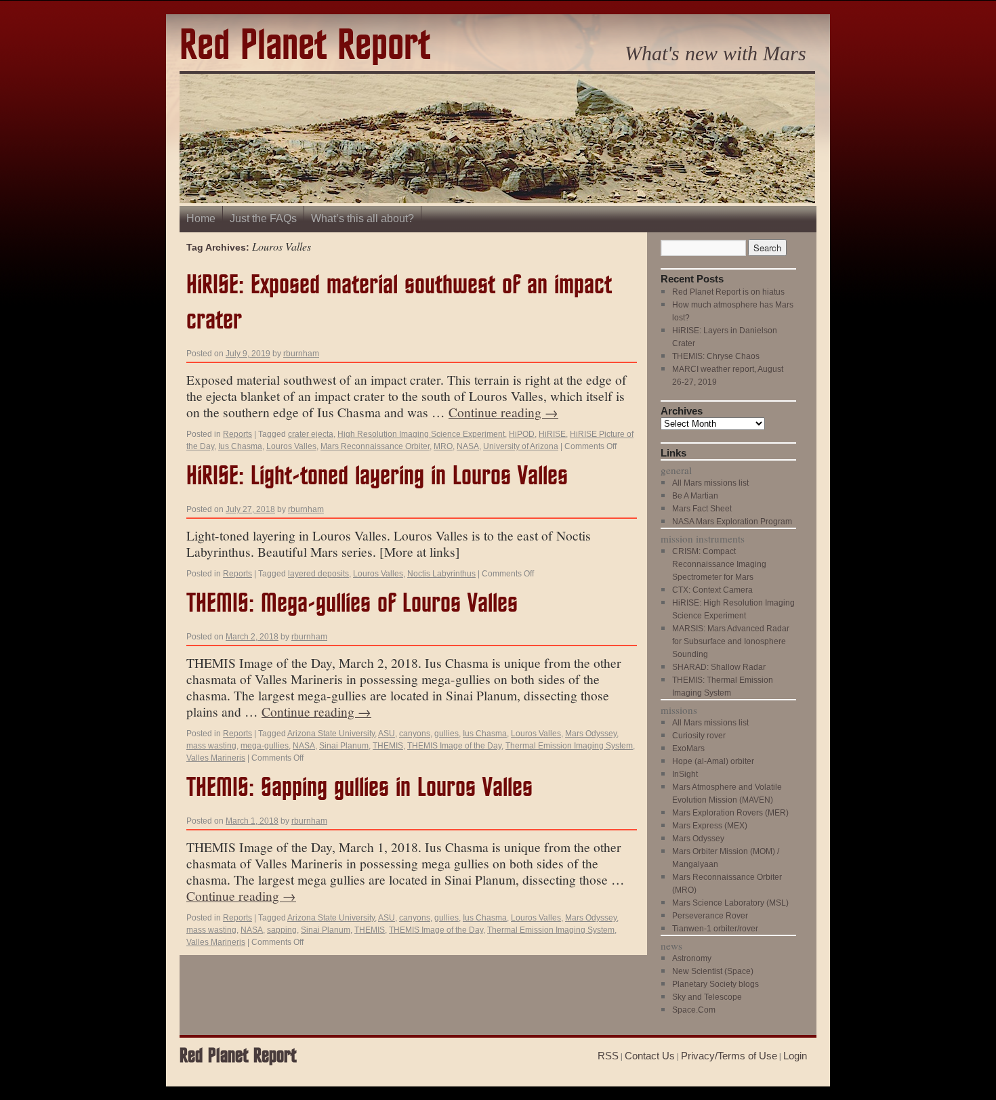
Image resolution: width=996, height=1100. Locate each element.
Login (795, 1055)
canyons (414, 733)
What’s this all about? (362, 218)
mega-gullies (265, 745)
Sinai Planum (344, 745)
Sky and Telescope (707, 997)
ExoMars (688, 748)
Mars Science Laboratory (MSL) (730, 903)
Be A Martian (695, 496)
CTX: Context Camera (712, 590)
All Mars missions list (710, 483)
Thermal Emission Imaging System (569, 745)
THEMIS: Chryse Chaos (716, 356)
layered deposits (318, 573)
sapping (282, 930)
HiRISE (552, 434)
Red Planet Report (305, 46)
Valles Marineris (215, 758)
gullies (446, 733)
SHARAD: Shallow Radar (719, 667)
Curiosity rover (699, 735)
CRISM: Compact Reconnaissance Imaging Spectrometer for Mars (719, 564)
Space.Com (693, 1010)
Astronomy (691, 958)
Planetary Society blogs (715, 984)
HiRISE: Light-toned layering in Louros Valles (377, 476)
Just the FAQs (263, 218)
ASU (386, 733)
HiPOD (522, 434)
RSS (608, 1055)
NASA (468, 446)
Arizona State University (331, 733)
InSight (685, 774)
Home (200, 218)
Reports (237, 434)
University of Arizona (520, 446)
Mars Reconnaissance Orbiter (375, 446)
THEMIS (388, 745)
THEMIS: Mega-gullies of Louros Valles (352, 604)
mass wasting (211, 745)
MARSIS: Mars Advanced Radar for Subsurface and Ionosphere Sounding (730, 641)
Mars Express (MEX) (709, 825)
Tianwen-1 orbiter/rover (715, 928)
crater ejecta (310, 434)
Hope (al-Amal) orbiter (713, 761)
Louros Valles (291, 446)
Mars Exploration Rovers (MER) (730, 813)
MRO (443, 446)
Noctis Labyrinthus (441, 573)
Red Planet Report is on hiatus (728, 292)
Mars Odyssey (591, 733)
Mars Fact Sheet (702, 508)
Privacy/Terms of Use (729, 1055)
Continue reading (503, 412)
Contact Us (650, 1055)
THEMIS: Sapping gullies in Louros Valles (359, 788)
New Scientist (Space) (712, 971)
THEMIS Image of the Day (454, 745)
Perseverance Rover (710, 916)
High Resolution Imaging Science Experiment (421, 434)
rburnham (301, 353)
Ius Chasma (240, 446)
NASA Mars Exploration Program (732, 521)
